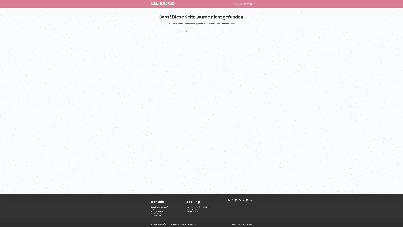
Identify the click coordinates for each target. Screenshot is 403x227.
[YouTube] (241, 4)
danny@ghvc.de (192, 211)
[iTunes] (232, 200)
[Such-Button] (220, 31)
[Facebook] (245, 4)
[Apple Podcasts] (238, 4)
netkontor (248, 224)
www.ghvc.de (156, 213)
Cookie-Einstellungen (189, 224)
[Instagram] (251, 4)
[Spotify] (235, 4)
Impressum (175, 224)
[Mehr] (251, 200)
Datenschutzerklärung (159, 224)
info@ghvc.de (156, 215)
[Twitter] (248, 4)
